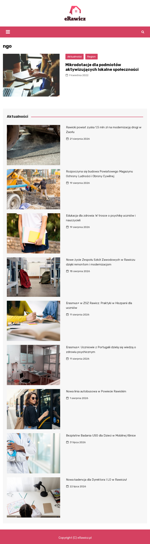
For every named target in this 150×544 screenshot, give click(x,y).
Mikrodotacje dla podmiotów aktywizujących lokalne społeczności (102, 67)
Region (91, 56)
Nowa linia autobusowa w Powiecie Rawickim (96, 391)
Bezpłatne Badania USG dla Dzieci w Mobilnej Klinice (101, 435)
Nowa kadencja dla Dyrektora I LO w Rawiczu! (96, 479)
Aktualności (74, 56)
